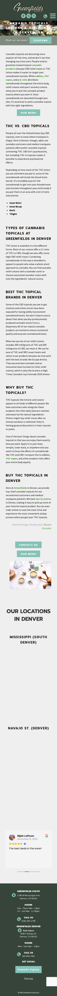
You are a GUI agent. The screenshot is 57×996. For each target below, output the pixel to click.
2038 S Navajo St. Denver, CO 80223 (28, 935)
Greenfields (20, 487)
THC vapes (11, 458)
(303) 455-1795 (29, 921)
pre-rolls (22, 79)
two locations (43, 498)
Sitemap (28, 978)
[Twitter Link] (28, 16)
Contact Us (28, 545)
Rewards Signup (28, 969)
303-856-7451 (28, 956)
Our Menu (28, 112)
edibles (39, 76)
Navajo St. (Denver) (28, 728)
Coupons (40, 40)
